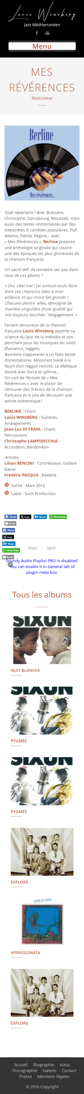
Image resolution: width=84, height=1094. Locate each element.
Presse (25, 1076)
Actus (65, 1064)
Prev (32, 548)
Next (51, 548)
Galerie (49, 1070)
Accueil (21, 1064)
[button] (10, 564)
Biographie (43, 1064)
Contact (69, 1070)
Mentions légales (53, 1076)
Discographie (24, 1070)
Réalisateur (42, 98)
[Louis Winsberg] (42, 12)
